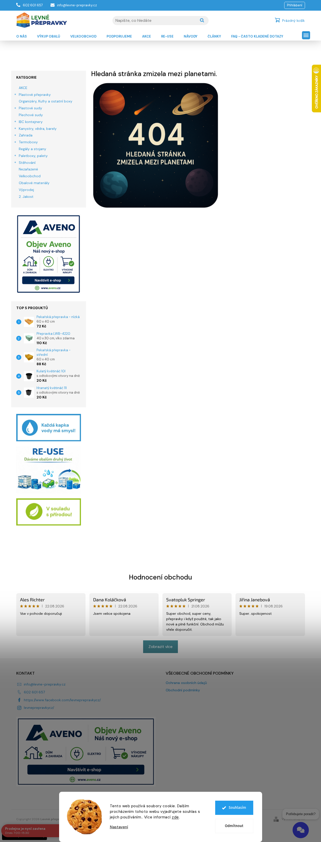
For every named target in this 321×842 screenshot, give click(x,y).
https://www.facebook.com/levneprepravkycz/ (62, 700)
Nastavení (119, 827)
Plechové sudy (31, 115)
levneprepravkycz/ (39, 707)
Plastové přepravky (35, 94)
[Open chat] (301, 830)
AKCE (23, 87)
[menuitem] (21, 36)
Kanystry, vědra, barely (38, 128)
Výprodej (26, 189)
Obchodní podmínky (183, 690)
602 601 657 (34, 692)
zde (175, 817)
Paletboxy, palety (33, 155)
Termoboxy (28, 142)
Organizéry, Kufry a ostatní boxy (45, 101)
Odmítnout (234, 826)
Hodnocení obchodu (160, 577)
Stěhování (27, 162)
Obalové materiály (34, 183)
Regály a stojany (32, 149)
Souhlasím (237, 807)
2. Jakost (26, 196)
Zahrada (25, 135)
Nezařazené (28, 169)
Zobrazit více (160, 646)
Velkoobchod (30, 176)
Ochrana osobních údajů (186, 682)
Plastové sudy (30, 108)
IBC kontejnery (31, 121)
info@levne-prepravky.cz (44, 684)
